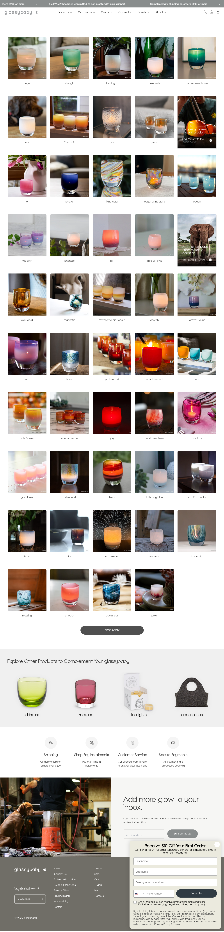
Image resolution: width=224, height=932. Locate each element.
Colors (105, 12)
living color (112, 202)
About (159, 12)
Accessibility (61, 901)
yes (112, 142)
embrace (154, 556)
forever (69, 202)
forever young (197, 320)
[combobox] (139, 893)
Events (142, 12)
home (69, 379)
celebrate (154, 83)
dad (69, 556)
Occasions (85, 12)
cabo (197, 379)
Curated (123, 12)
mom (27, 202)
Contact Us (60, 874)
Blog (96, 890)
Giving (98, 885)
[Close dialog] (217, 844)
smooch (69, 615)
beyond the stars (154, 202)
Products (63, 12)
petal (154, 615)
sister (27, 379)
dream (27, 556)
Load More (112, 630)
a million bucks (197, 497)
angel (27, 83)
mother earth (69, 497)
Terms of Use (61, 890)
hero (112, 497)
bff (112, 261)
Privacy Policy (62, 896)
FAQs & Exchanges (65, 885)
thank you (112, 83)
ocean (197, 202)
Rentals (58, 907)
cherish (154, 320)
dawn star (112, 615)
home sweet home (197, 83)
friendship (69, 142)
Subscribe (196, 893)
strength (69, 83)
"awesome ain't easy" (112, 320)
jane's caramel (69, 438)
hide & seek (27, 438)
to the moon (112, 556)
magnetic (69, 320)
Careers (99, 896)
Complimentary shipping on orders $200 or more (145, 4)
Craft (97, 880)
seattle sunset (154, 379)
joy (112, 438)
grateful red (112, 379)
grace (154, 142)
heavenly (197, 556)
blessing (27, 615)
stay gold (27, 320)
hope (27, 142)
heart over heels (154, 438)
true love (197, 438)
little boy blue (154, 497)
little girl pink (154, 261)
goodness (27, 497)
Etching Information (65, 880)
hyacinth (27, 261)
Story (97, 874)
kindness (69, 261)
